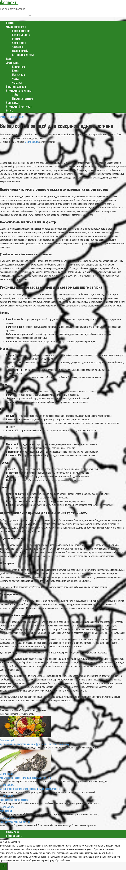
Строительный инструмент (19, 106)
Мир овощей (6, 811)
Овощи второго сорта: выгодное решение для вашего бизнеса (30, 789)
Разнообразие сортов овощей (14, 800)
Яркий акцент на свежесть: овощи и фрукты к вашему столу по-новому (34, 744)
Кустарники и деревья (23, 54)
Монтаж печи (18, 74)
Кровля (15, 70)
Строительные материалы (19, 90)
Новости (10, 23)
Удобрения (17, 46)
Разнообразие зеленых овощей (15, 822)
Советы (9, 110)
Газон (8, 58)
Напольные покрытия (22, 98)
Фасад (15, 78)
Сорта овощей (19, 43)
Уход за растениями (16, 27)
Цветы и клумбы (20, 50)
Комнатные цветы (21, 35)
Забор (15, 94)
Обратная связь (14, 835)
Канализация (18, 66)
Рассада (16, 39)
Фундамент (17, 82)
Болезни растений (21, 31)
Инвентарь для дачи (16, 86)
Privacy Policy (12, 831)
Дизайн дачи (12, 62)
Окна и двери (12, 102)
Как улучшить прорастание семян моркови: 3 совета (25, 777)
